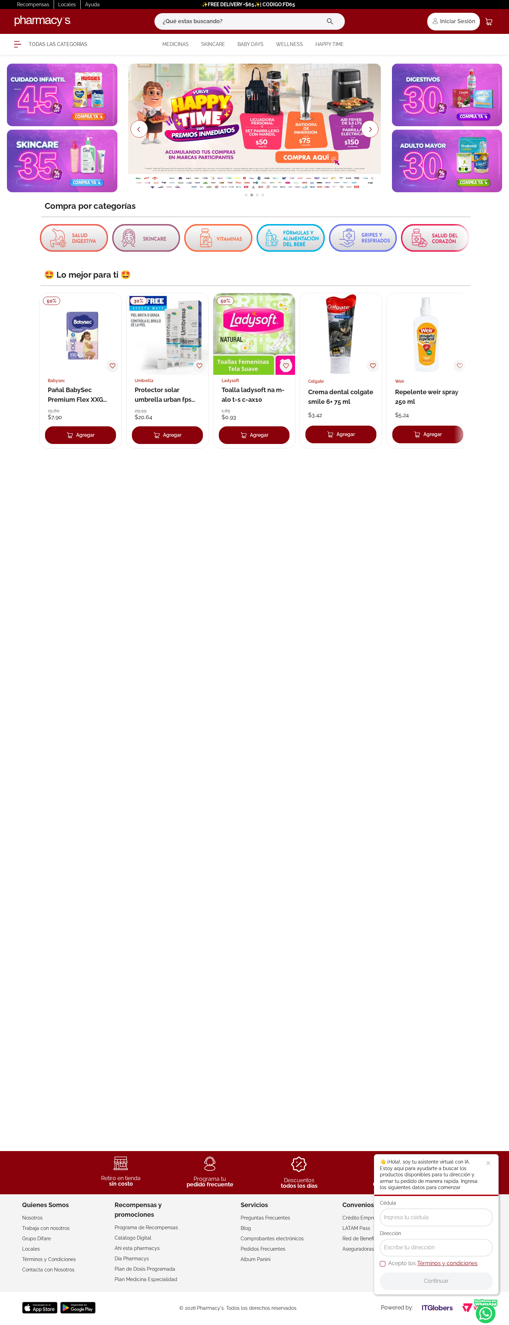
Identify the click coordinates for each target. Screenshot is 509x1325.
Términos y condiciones (447, 1263)
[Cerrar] (488, 1163)
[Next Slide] (370, 129)
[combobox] (249, 21)
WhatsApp (486, 1311)
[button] (246, 195)
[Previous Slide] (138, 129)
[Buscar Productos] (332, 21)
